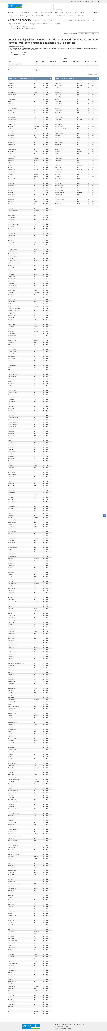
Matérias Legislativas (25, 16)
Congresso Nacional (14, 16)
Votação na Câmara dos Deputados (21, 78)
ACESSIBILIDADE (80, 1)
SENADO (87, 1)
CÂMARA (92, 1)
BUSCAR (97, 12)
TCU (95, 1)
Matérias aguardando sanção (63, 12)
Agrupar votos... (93, 74)
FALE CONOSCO (72, 1)
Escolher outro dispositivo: (71, 33)
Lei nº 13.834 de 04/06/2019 (29, 28)
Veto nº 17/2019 (40, 16)
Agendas (75, 12)
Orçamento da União (46, 12)
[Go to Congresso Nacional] (15, 6)
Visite (82, 12)
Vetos (36, 12)
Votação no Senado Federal (65, 78)
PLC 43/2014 (25, 27)
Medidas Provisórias (27, 12)
